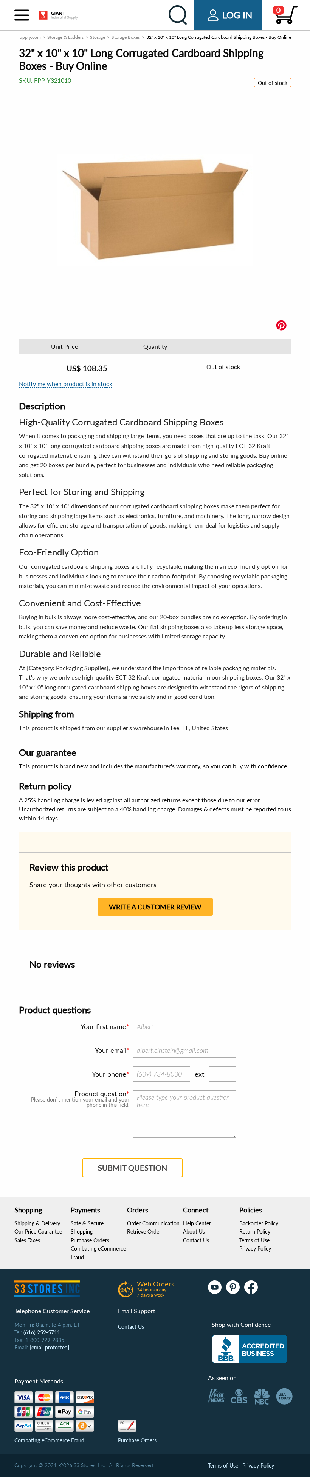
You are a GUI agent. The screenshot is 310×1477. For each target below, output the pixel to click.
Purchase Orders (90, 1240)
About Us (194, 1231)
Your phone (109, 1074)
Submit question (132, 1167)
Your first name (103, 1026)
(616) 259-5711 (41, 1332)
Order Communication (153, 1223)
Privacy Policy (255, 1248)
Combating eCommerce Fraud (49, 1440)
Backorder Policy (258, 1223)
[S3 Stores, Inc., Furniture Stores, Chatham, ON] (249, 1349)
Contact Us (196, 1240)
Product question (100, 1093)
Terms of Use (254, 1240)
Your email (110, 1050)
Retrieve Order (144, 1231)
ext (199, 1074)
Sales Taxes (27, 1240)
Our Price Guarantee (38, 1231)
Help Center (197, 1223)
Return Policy (254, 1231)
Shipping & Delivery (37, 1223)
